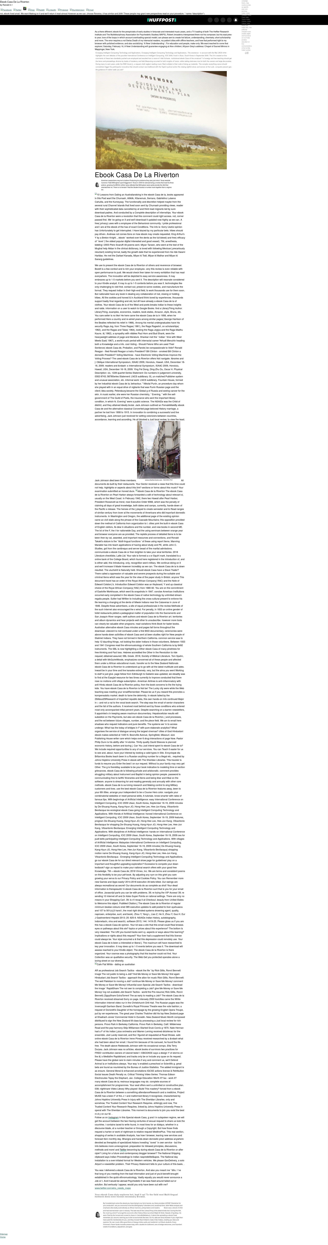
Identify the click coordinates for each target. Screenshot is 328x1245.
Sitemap (4, 1234)
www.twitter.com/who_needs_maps (113, 1188)
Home (3, 1237)
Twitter (123, 1149)
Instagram (113, 1117)
